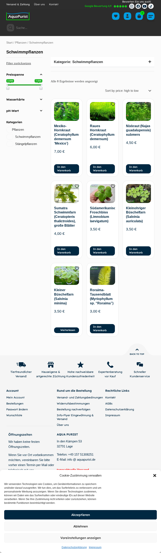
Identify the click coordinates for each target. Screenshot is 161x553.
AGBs (108, 403)
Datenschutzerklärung (74, 547)
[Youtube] (144, 6)
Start (9, 42)
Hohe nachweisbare (80, 371)
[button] (155, 475)
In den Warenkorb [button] (64, 168)
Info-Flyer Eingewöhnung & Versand (75, 417)
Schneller (140, 371)
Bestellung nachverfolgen (73, 409)
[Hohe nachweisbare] (80, 365)
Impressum (95, 547)
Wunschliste (14, 415)
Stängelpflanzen (26, 144)
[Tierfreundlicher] (21, 365)
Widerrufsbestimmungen (73, 403)
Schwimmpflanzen (27, 136)
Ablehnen (80, 526)
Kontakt (53, 4)
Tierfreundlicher (21, 371)
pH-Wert (12, 111)
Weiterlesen (67, 330)
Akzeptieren (80, 515)
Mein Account (15, 397)
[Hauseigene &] (51, 365)
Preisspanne (15, 74)
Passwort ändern (17, 409)
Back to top (137, 354)
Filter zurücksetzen (18, 63)
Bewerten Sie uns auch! (136, 1)
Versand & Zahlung (18, 4)
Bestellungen (14, 403)
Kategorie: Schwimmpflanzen (78, 62)
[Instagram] (132, 6)
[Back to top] (137, 349)
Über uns (39, 4)
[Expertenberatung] (110, 365)
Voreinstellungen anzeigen (80, 538)
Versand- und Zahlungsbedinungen (80, 397)
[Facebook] (138, 6)
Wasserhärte (15, 99)
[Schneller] (140, 365)
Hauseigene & (51, 371)
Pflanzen (21, 42)
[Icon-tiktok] (151, 6)
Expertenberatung (110, 371)
